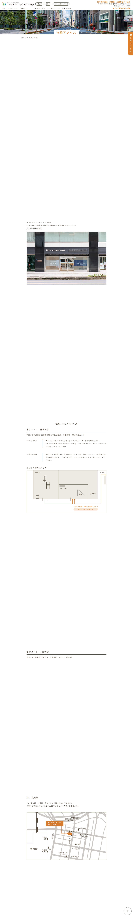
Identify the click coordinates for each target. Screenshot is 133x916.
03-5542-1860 (123, 8)
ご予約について (54, 8)
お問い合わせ (131, 44)
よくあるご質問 (39, 8)
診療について (25, 8)
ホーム (23, 37)
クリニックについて (10, 8)
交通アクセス (67, 8)
